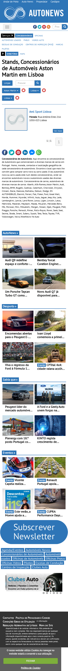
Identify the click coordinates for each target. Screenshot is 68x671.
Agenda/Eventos (12, 550)
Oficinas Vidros (11, 563)
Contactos (8, 617)
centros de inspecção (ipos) (39, 44)
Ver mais (58, 130)
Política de (30, 668)
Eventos (8, 452)
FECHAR (30, 660)
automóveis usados (11, 40)
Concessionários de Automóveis (22, 554)
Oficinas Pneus (55, 558)
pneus (26, 40)
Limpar (7, 83)
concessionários (24, 35)
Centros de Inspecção (15, 567)
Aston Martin (10, 90)
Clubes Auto (40, 567)
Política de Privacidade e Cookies (33, 617)
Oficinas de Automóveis (28, 558)
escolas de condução (12, 44)
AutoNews (9, 233)
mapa (22, 53)
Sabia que (9, 379)
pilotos (5, 48)
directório (12, 53)
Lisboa (34, 90)
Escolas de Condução (49, 563)
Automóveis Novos (38, 550)
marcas (59, 44)
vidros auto (38, 40)
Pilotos (28, 563)
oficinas (39, 35)
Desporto (9, 306)
